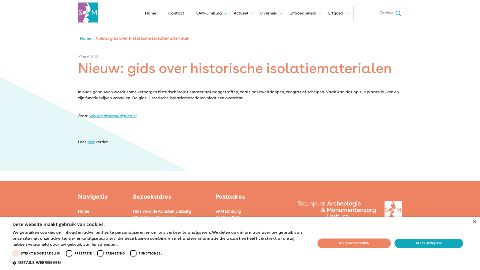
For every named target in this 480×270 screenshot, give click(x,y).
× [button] (474, 222)
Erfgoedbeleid (303, 13)
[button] (159, 262)
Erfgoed (335, 13)
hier (91, 142)
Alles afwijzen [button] (429, 243)
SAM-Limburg (209, 13)
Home (150, 13)
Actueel (241, 13)
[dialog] (240, 243)
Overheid (269, 13)
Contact (176, 13)
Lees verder (127, 244)
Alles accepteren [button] (354, 243)
